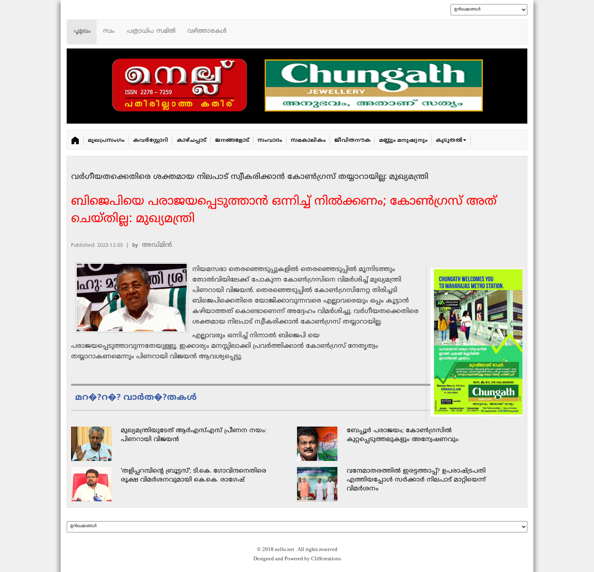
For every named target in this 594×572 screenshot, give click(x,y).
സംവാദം (269, 140)
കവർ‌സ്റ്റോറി (150, 140)
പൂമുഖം (82, 32)
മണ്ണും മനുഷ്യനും (403, 140)
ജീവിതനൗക (352, 140)
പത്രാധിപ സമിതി (150, 32)
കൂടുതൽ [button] (449, 140)
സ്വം (108, 32)
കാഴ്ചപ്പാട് (191, 140)
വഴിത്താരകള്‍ (206, 32)
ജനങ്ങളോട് (232, 140)
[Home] (75, 139)
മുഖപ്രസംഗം (106, 140)
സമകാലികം (308, 140)
